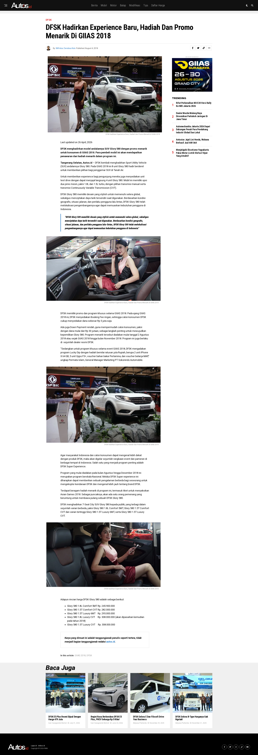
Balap (123, 5)
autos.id (110, 641)
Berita (94, 5)
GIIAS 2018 (80, 655)
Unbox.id (41, 746)
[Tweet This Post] (198, 48)
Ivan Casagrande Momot (57, 723)
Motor (113, 5)
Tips (145, 5)
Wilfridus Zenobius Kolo (66, 48)
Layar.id (34, 746)
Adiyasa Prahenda (140, 723)
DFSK (89, 655)
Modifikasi (134, 5)
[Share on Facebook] (192, 48)
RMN (46, 748)
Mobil (104, 5)
